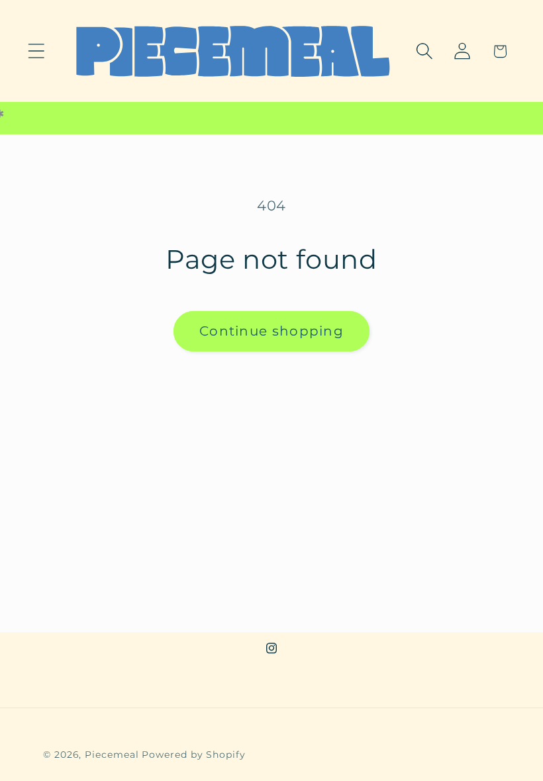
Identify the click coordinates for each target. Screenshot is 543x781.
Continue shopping (271, 331)
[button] (36, 51)
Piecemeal (113, 754)
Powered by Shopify (193, 754)
